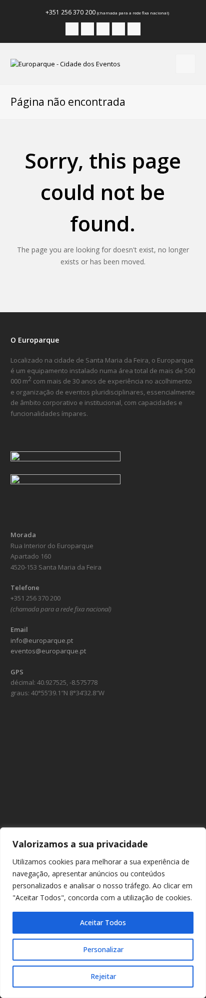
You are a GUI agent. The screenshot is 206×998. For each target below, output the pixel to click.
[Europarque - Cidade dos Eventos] (65, 63)
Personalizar (103, 949)
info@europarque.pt (41, 640)
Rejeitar (103, 976)
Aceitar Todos (103, 922)
